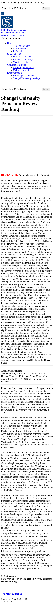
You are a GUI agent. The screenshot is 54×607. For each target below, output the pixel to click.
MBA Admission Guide (12, 35)
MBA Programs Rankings (13, 30)
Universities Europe (16, 64)
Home (10, 43)
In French (17, 51)
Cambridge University (23, 67)
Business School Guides (12, 32)
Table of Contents (21, 46)
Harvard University (22, 56)
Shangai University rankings (26, 78)
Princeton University (23, 59)
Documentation (14, 73)
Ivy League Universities (24, 75)
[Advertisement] (27, 144)
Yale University (20, 62)
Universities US (14, 54)
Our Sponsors (19, 48)
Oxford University (22, 70)
